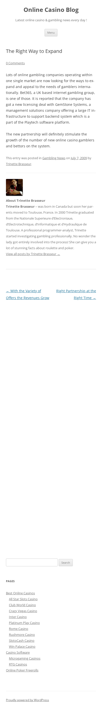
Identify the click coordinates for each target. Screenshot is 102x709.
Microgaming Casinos (24, 658)
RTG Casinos (18, 664)
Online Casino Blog (51, 10)
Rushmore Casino (22, 634)
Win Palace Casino (22, 646)
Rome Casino (18, 628)
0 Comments (15, 63)
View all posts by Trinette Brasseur (33, 254)
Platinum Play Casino (24, 622)
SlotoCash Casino (21, 640)
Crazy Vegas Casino (23, 611)
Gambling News (53, 158)
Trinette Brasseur (18, 164)
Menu (51, 32)
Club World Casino (22, 605)
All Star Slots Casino (23, 599)
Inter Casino (18, 617)
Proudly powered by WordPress (27, 700)
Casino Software (18, 652)
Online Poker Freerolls (22, 670)
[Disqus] (51, 363)
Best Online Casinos (20, 593)
